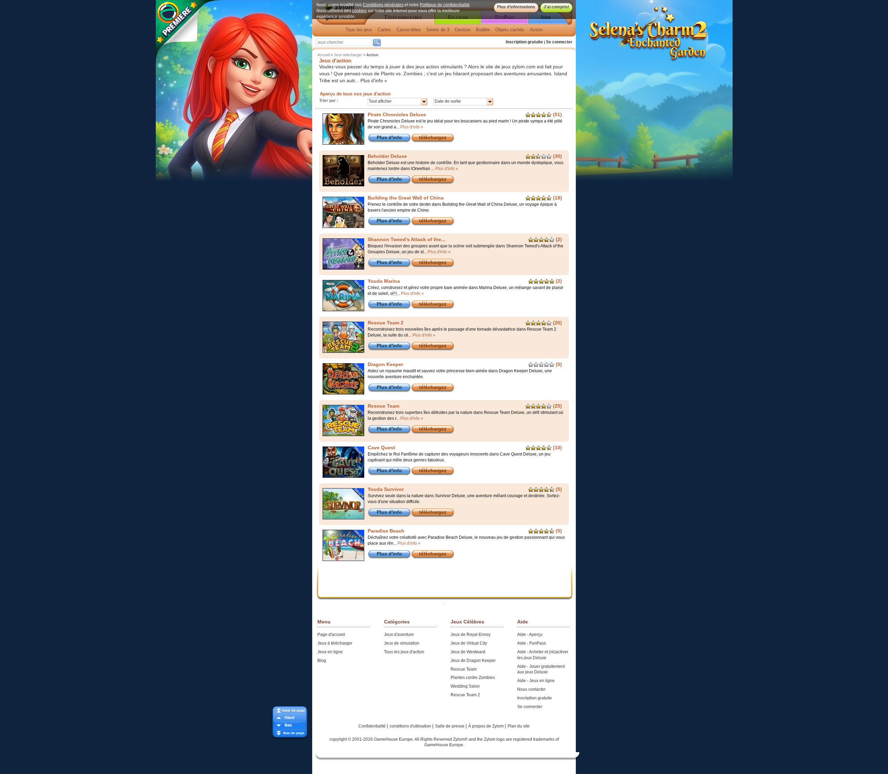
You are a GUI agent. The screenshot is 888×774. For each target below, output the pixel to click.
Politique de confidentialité (445, 4)
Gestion (462, 29)
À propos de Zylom (486, 726)
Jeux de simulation (401, 643)
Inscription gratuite (524, 42)
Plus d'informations (516, 7)
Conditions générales (383, 4)
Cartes (384, 29)
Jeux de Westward (468, 651)
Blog (321, 660)
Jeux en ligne (330, 651)
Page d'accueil (331, 634)
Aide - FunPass (531, 643)
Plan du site (518, 726)
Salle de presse (450, 726)
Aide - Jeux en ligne (536, 680)
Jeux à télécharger (334, 643)
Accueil (323, 55)
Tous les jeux (358, 29)
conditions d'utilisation (411, 726)
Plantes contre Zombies (473, 677)
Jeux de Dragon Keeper (473, 660)
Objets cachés (509, 29)
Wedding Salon (465, 686)
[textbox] (344, 42)
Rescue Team (464, 669)
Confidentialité (372, 726)
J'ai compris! (556, 7)
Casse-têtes (408, 29)
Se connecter (559, 42)
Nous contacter (531, 689)
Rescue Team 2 (465, 694)
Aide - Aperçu (530, 634)
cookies (359, 10)
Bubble (483, 29)
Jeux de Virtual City (469, 643)
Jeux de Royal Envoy (470, 634)
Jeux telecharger (348, 55)
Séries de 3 (437, 29)
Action (536, 29)
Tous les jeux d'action (404, 651)
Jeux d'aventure (399, 634)
